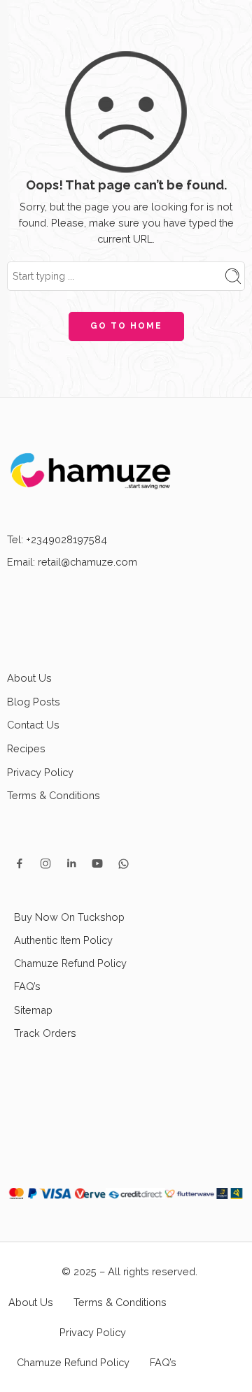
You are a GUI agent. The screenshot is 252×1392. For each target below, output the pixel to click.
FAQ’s (27, 1034)
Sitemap (33, 1057)
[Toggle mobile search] (36, 23)
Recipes (26, 796)
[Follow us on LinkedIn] (71, 911)
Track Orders (45, 1080)
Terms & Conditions (53, 843)
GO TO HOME (126, 373)
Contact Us (33, 772)
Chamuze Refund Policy (70, 1011)
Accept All (126, 1292)
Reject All (126, 1365)
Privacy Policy (40, 820)
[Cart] (237, 23)
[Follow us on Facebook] (19, 911)
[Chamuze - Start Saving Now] (125, 24)
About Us (29, 725)
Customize (126, 1329)
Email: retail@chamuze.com (72, 609)
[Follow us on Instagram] (45, 911)
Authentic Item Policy (63, 987)
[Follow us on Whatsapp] (124, 911)
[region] (126, 1260)
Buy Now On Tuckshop (69, 964)
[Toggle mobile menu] (16, 23)
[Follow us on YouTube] (97, 911)
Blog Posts (33, 748)
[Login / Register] (216, 23)
